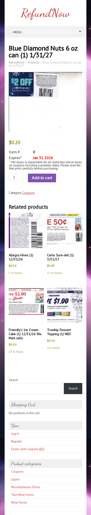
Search (13, 380)
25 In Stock (16, 351)
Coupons (28, 193)
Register (16, 441)
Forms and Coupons (27, 449)
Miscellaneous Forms (25, 487)
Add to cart (42, 178)
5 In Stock (15, 273)
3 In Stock (53, 348)
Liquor (15, 479)
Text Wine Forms (22, 495)
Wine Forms (19, 502)
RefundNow (45, 13)
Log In (15, 434)
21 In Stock (54, 273)
